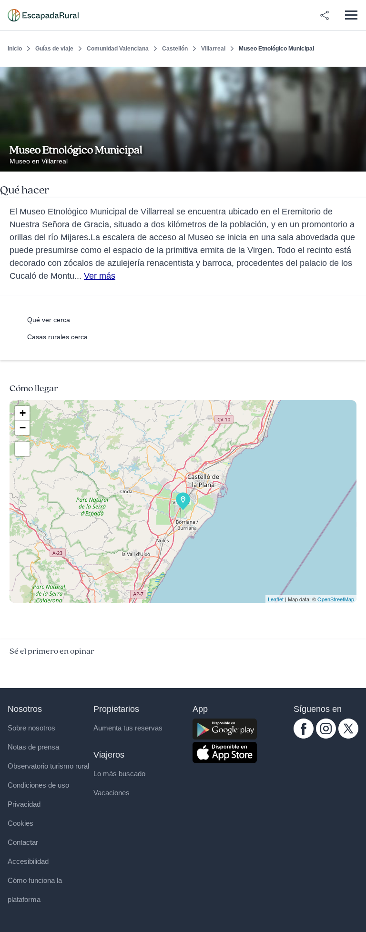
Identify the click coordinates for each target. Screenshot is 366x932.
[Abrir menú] (351, 15)
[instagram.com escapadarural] (326, 736)
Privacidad (24, 804)
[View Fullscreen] (22, 449)
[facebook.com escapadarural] (304, 736)
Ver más (99, 276)
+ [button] (23, 413)
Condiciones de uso (38, 785)
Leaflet (276, 599)
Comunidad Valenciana (118, 48)
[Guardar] (355, 74)
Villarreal (213, 48)
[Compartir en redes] (324, 15)
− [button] (23, 428)
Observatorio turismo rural (48, 766)
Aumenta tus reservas (128, 728)
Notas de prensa (33, 747)
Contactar (23, 842)
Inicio (15, 48)
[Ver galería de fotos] (356, 160)
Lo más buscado (119, 774)
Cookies (20, 823)
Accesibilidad (28, 861)
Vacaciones (111, 793)
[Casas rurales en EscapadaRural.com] (43, 15)
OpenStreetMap (335, 599)
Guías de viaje (54, 48)
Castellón (175, 48)
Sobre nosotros (31, 728)
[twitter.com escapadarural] (348, 736)
